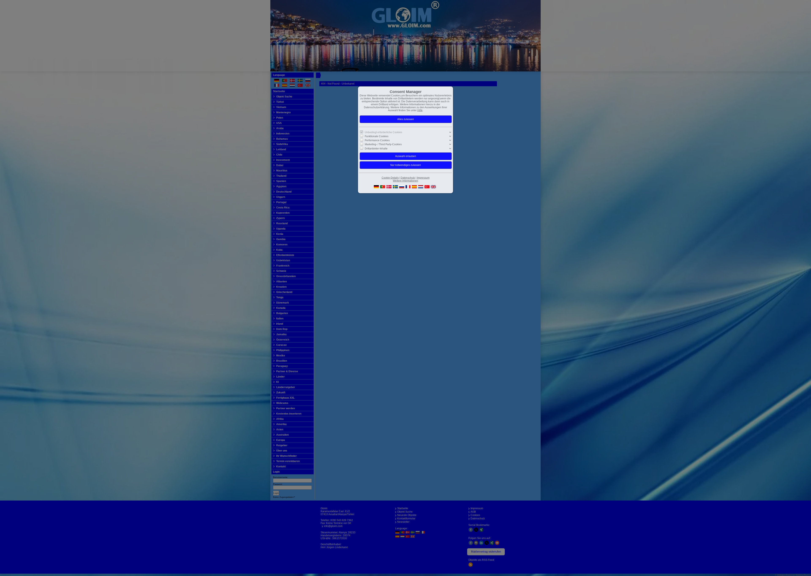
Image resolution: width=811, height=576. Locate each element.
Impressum (423, 177)
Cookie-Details (390, 177)
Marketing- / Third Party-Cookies (383, 144)
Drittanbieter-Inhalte (376, 148)
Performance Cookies (377, 140)
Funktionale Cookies (376, 136)
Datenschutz (408, 177)
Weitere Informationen (405, 180)
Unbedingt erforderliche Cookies (383, 132)
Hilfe (420, 110)
